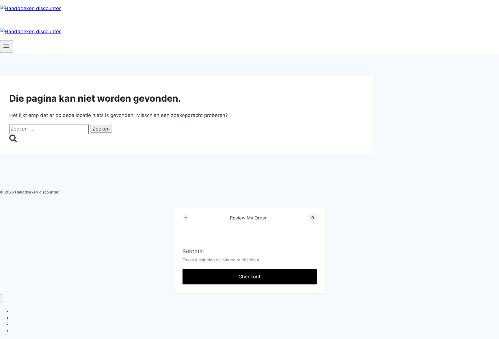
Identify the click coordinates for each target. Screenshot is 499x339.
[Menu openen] (6, 46)
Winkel (18, 330)
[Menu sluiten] (1, 298)
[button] (185, 218)
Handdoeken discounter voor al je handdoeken (56, 324)
